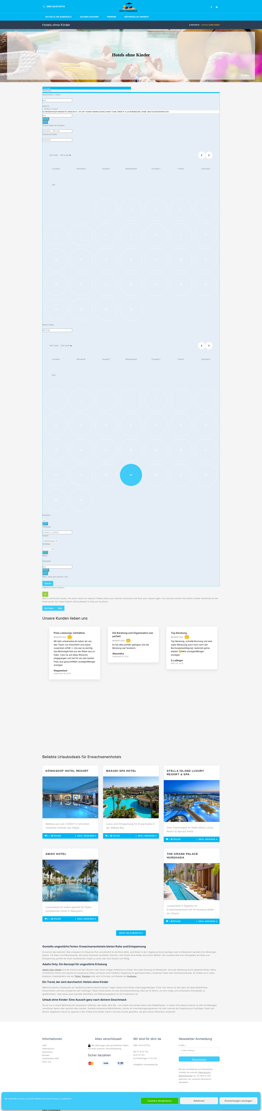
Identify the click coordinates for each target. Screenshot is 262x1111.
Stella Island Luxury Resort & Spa (185, 772)
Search (48, 583)
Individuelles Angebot (136, 17)
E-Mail (182, 1045)
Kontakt (45, 1055)
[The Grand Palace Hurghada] (192, 881)
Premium (111, 17)
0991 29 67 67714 (141, 1045)
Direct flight (105, 110)
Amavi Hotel (55, 853)
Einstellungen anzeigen (238, 1100)
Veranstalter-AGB (50, 1058)
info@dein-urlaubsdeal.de (145, 1064)
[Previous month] (201, 155)
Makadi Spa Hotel (121, 770)
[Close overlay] (45, 594)
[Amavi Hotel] (70, 881)
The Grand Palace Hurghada (182, 855)
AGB (44, 1045)
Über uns (46, 1062)
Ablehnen (199, 1100)
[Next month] (209, 155)
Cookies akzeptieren (160, 1100)
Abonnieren (199, 1059)
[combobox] (57, 100)
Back (60, 608)
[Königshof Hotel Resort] (70, 797)
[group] (72, 655)
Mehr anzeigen (80, 661)
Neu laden (49, 608)
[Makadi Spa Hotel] (131, 797)
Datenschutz (48, 1048)
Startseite (194, 25)
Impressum (47, 1052)
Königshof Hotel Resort (67, 770)
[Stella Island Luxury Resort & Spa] (192, 801)
